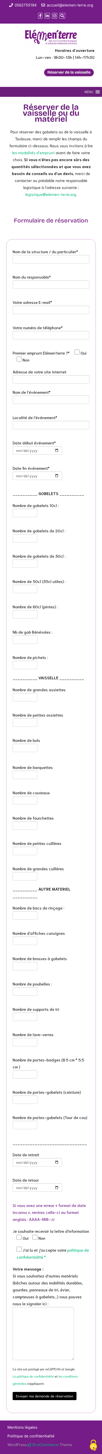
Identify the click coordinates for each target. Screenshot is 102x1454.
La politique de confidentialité (33, 1376)
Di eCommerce (45, 1444)
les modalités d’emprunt (33, 152)
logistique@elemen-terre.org (50, 194)
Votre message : (28, 1268)
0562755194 (26, 5)
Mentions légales (22, 1427)
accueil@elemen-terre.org (70, 5)
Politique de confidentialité (30, 1436)
